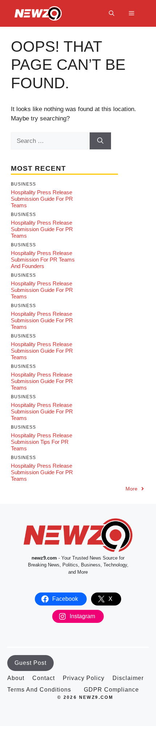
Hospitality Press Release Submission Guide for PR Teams (42, 198)
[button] (112, 13)
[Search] (100, 141)
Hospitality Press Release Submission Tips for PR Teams (41, 441)
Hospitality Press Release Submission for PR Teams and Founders (43, 259)
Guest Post (30, 663)
